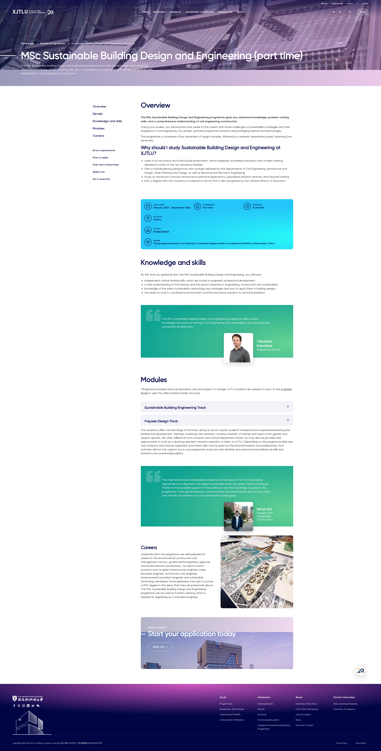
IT (358, 4)
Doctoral (262, 714)
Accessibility (361, 743)
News (298, 720)
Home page (27, 43)
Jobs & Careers (303, 714)
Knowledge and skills (107, 121)
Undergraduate (265, 704)
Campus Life (225, 11)
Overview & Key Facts (306, 704)
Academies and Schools (199, 11)
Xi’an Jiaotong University (346, 704)
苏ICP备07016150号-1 (69, 743)
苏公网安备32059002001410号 (90, 743)
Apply (362, 12)
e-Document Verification (232, 720)
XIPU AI (324, 4)
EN (333, 12)
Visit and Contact (304, 725)
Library (350, 4)
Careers (98, 135)
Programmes (226, 704)
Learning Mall (337, 4)
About (240, 11)
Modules (98, 128)
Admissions (159, 11)
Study (145, 11)
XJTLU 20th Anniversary (307, 709)
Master (261, 709)
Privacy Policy (341, 743)
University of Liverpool (344, 709)
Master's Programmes (52, 43)
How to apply (100, 157)
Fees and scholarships (106, 164)
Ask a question (101, 179)
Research (175, 11)
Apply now (99, 171)
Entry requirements (104, 150)
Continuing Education (268, 720)
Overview (99, 106)
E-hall (365, 4)
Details (98, 114)
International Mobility (230, 714)
